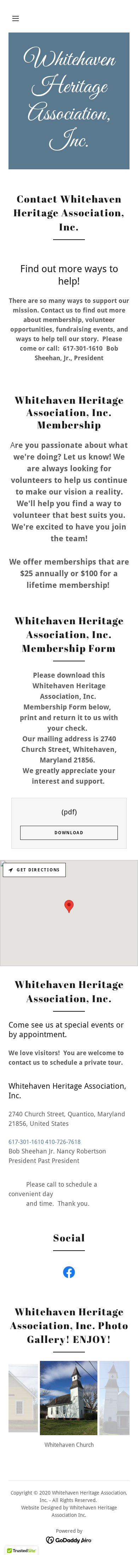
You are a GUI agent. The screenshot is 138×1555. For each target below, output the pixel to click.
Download (69, 832)
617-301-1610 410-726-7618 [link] (44, 1142)
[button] (15, 18)
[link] (69, 101)
